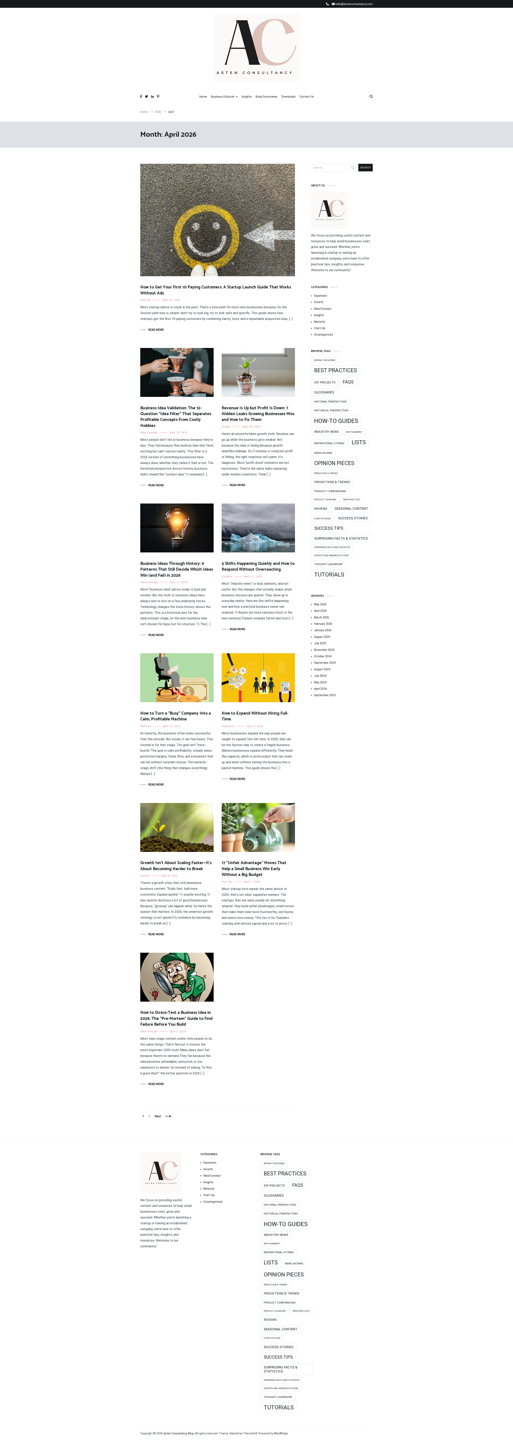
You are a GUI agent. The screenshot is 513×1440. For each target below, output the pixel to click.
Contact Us (307, 96)
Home (203, 96)
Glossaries (324, 392)
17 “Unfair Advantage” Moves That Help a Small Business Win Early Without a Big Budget (254, 869)
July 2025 (320, 643)
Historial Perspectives (330, 401)
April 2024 (320, 688)
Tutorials (329, 574)
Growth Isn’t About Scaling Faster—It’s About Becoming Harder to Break (176, 866)
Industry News (326, 432)
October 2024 (322, 656)
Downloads (289, 96)
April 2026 (320, 610)
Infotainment (354, 432)
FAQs (348, 382)
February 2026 (323, 623)
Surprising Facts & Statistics (341, 538)
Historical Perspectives (331, 410)
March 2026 (321, 617)
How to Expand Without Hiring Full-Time (255, 716)
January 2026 (322, 630)
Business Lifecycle (222, 96)
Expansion (228, 726)
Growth (226, 426)
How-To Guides (336, 421)
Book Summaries (267, 96)
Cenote (234, 1433)
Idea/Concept (149, 432)
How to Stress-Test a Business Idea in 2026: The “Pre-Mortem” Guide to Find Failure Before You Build (176, 1018)
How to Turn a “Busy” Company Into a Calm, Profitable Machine (175, 716)
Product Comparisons (330, 491)
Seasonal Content (351, 509)
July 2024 (320, 675)
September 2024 (325, 662)
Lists (359, 442)
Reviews (320, 509)
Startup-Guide (322, 518)
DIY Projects (324, 382)
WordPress (281, 1433)
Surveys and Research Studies (331, 555)
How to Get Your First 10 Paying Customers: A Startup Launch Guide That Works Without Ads (215, 290)
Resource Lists (351, 499)
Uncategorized (323, 334)
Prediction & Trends (326, 473)
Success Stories (353, 518)
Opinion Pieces (334, 463)
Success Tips (328, 528)
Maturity (145, 726)
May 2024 (320, 682)
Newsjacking (323, 452)
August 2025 (322, 636)
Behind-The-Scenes (324, 360)
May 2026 (320, 604)
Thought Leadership (328, 564)
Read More (156, 329)
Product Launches (325, 499)
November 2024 (324, 649)
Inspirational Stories (329, 443)
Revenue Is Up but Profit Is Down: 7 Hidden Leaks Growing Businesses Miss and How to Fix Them (258, 414)
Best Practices (335, 370)
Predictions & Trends (332, 482)
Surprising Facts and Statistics (332, 547)
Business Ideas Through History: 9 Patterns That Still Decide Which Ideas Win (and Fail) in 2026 (176, 569)
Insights (247, 96)
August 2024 (322, 669)
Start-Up (145, 300)
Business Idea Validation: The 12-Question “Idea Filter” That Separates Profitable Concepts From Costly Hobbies (175, 417)
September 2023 (325, 695)
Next (158, 1116)
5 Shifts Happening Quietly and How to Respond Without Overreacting (258, 566)
